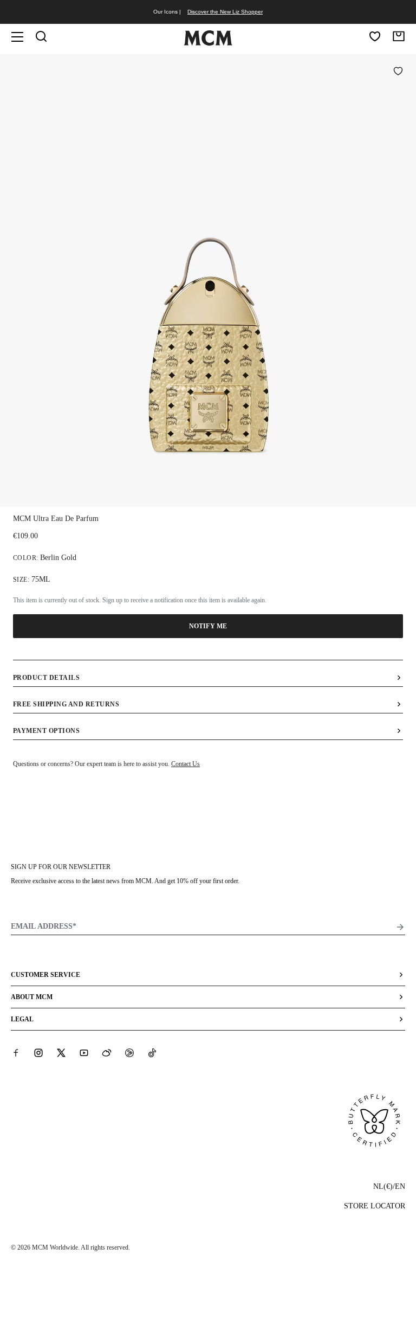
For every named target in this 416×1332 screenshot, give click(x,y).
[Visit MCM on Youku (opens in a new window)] (129, 1053)
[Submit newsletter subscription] (400, 927)
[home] (208, 43)
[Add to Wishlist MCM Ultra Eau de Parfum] (398, 72)
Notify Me (208, 626)
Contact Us (185, 764)
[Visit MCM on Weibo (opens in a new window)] (107, 1053)
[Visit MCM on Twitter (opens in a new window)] (61, 1053)
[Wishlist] (374, 36)
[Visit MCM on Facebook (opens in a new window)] (16, 1053)
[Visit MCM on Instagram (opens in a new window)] (38, 1053)
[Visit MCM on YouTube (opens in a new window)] (84, 1053)
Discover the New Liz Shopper (225, 12)
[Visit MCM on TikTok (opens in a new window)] (152, 1053)
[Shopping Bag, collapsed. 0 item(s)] (398, 36)
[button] (208, 279)
